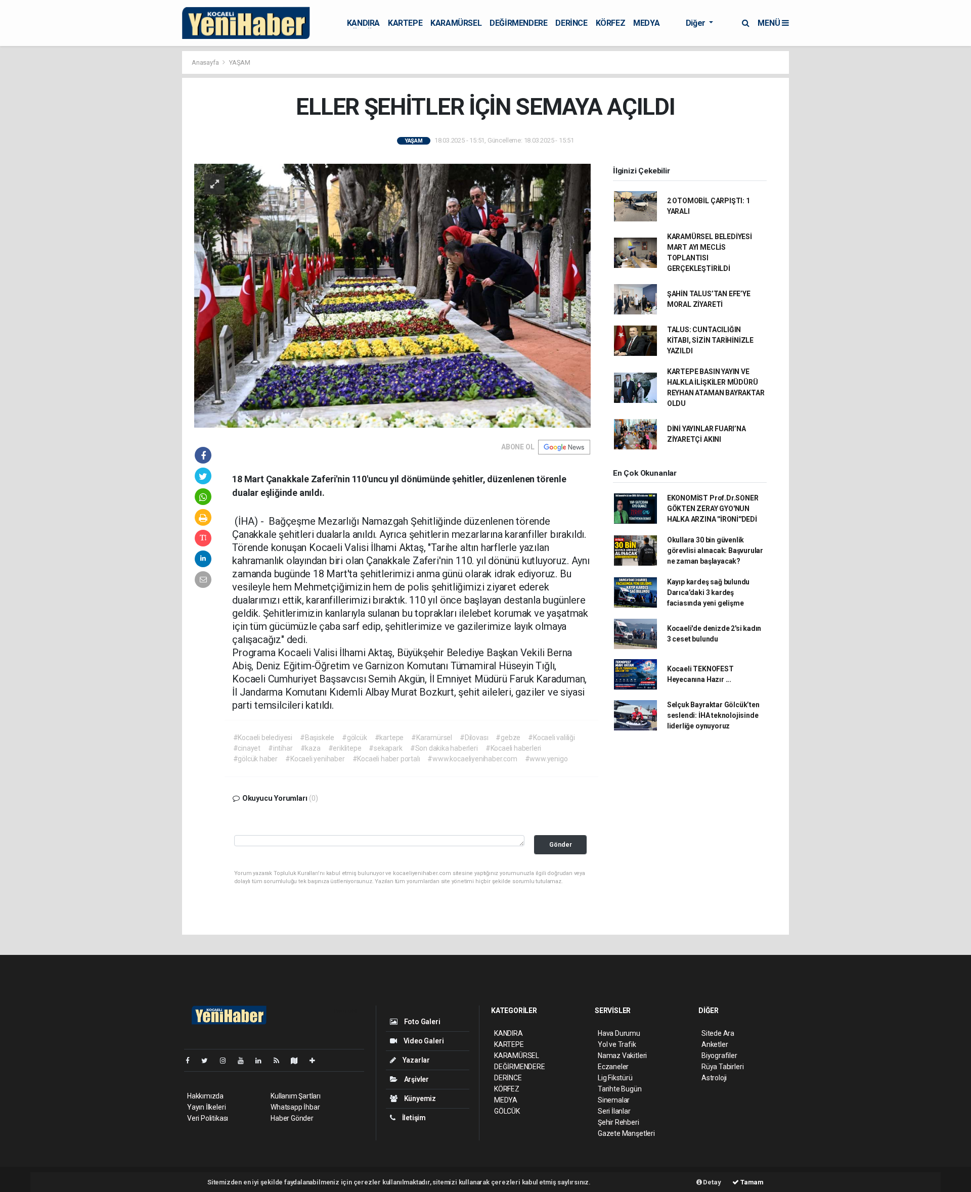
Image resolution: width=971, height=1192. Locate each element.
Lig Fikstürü (615, 1078)
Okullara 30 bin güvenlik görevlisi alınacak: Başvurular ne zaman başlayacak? (715, 550)
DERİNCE (571, 23)
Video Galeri (423, 1041)
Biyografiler (719, 1055)
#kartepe (389, 737)
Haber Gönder (292, 1118)
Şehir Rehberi (618, 1122)
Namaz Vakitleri (622, 1055)
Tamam (751, 1182)
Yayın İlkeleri (206, 1107)
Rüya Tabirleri (722, 1067)
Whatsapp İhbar (295, 1107)
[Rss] (280, 1061)
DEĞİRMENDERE (518, 23)
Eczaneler (613, 1067)
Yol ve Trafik (617, 1044)
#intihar (280, 748)
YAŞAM (239, 62)
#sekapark (385, 748)
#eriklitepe (345, 748)
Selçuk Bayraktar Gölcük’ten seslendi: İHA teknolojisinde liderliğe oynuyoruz (713, 715)
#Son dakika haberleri (444, 748)
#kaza (310, 748)
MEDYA (646, 23)
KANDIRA (363, 23)
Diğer (697, 23)
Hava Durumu (619, 1033)
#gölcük (354, 737)
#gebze (508, 737)
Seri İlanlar (614, 1111)
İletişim (413, 1118)
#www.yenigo (546, 759)
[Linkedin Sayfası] (262, 1061)
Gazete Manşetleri (626, 1133)
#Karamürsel (431, 737)
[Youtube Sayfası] (245, 1061)
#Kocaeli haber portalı (386, 759)
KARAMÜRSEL (455, 23)
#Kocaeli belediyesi (262, 737)
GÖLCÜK (507, 1111)
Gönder (560, 844)
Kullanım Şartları (296, 1096)
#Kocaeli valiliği (551, 737)
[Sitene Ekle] (316, 1061)
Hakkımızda (205, 1096)
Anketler (714, 1044)
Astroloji (714, 1078)
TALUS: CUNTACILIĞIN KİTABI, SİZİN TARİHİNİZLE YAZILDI (710, 340)
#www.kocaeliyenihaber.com (472, 759)
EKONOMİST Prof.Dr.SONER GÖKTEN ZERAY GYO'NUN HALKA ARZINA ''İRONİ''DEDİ (713, 508)
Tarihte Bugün (620, 1089)
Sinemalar (614, 1100)
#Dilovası (474, 737)
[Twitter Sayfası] (208, 1061)
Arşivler (416, 1079)
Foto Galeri (421, 1022)
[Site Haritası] (298, 1061)
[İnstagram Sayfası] (227, 1061)
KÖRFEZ (611, 23)
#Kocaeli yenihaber (315, 759)
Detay (711, 1182)
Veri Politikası (207, 1118)
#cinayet (246, 748)
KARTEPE (405, 23)
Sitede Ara (717, 1033)
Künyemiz (419, 1098)
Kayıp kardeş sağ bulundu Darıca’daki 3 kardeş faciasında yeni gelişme (708, 592)
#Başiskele (317, 737)
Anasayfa (206, 62)
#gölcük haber (255, 759)
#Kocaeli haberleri (514, 748)
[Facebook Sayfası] (192, 1061)
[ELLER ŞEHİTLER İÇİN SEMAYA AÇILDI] (392, 295)
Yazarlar (415, 1060)
